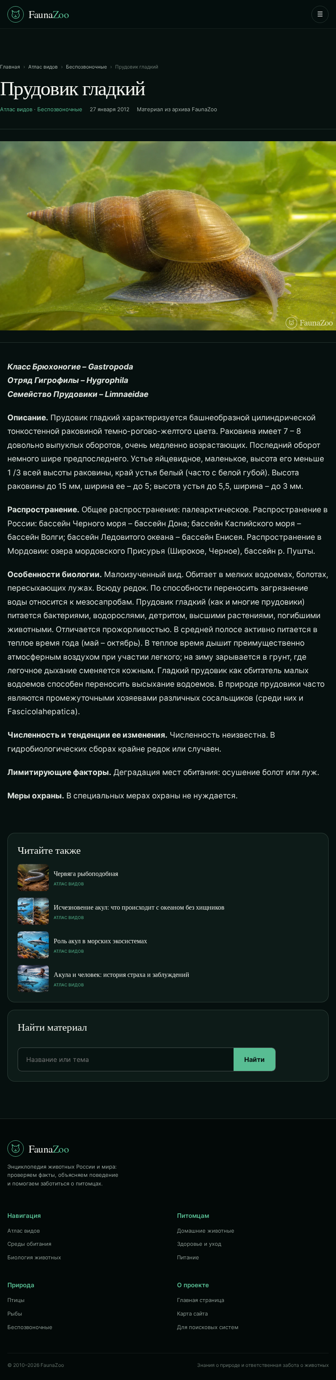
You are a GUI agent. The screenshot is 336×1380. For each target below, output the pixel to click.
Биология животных (34, 1257)
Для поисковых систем (207, 1327)
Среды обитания (29, 1243)
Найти (254, 1059)
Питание (188, 1257)
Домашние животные (205, 1230)
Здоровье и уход (199, 1243)
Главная (10, 67)
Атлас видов (43, 67)
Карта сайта (192, 1313)
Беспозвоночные (86, 67)
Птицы (16, 1300)
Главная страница (200, 1300)
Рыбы (14, 1313)
